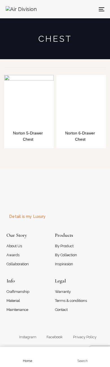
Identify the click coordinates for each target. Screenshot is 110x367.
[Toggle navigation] (87, 9)
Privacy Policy (84, 337)
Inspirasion (64, 264)
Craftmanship (17, 291)
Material (13, 301)
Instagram (27, 337)
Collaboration (17, 264)
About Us (14, 246)
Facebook (55, 337)
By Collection (66, 255)
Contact (61, 310)
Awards (12, 255)
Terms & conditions (71, 301)
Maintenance (17, 310)
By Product (64, 246)
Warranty (63, 291)
